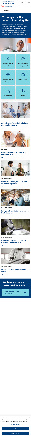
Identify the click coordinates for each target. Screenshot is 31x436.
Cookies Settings (15, 424)
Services (6, 10)
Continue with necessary (15, 428)
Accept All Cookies (15, 433)
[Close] (29, 417)
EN (22, 3)
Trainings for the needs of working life (13, 292)
